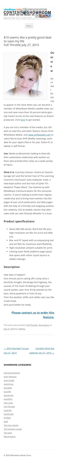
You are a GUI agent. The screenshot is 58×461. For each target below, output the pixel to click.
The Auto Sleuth (11, 425)
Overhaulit (8, 414)
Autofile (7, 391)
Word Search (9, 436)
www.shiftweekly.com (39, 134)
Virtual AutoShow (12, 372)
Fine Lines (8, 402)
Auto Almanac (10, 376)
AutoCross (8, 384)
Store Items (44, 325)
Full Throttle (32, 325)
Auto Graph (9, 380)
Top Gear (8, 432)
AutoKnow (8, 395)
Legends (7, 410)
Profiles (7, 417)
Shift (6, 421)
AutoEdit (8, 387)
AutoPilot (8, 399)
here (22, 119)
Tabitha (21, 328)
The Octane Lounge (13, 429)
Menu (29, 26)
